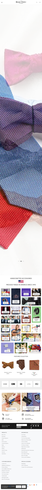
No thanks (30, 258)
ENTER (29, 250)
